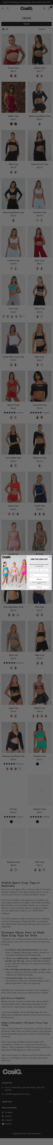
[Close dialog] (50, 557)
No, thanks (39, 587)
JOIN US (39, 579)
